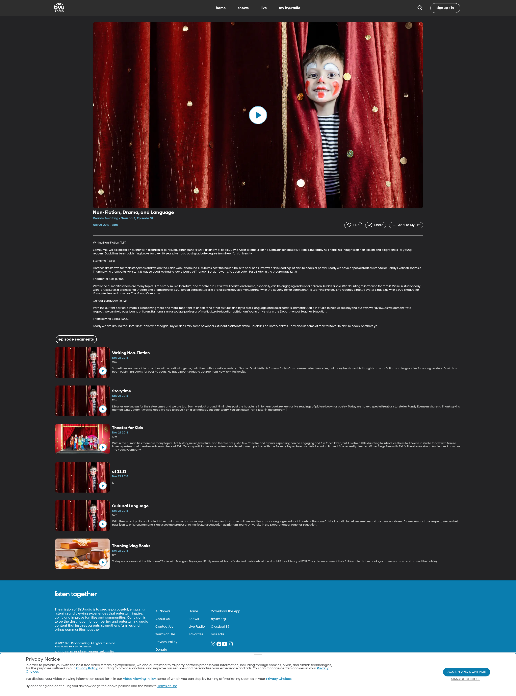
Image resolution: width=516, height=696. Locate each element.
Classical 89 (220, 626)
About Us (162, 619)
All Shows (162, 611)
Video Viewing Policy (139, 679)
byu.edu (217, 634)
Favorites (196, 634)
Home (193, 611)
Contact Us (164, 626)
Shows (194, 619)
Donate (161, 649)
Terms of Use (165, 634)
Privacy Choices (278, 679)
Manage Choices (465, 679)
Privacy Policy (166, 642)
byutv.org (218, 619)
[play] (258, 115)
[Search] (420, 8)
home (221, 8)
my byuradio (289, 8)
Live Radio (197, 626)
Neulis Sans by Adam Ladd (76, 647)
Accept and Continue (466, 672)
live (264, 8)
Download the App (225, 611)
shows (243, 8)
